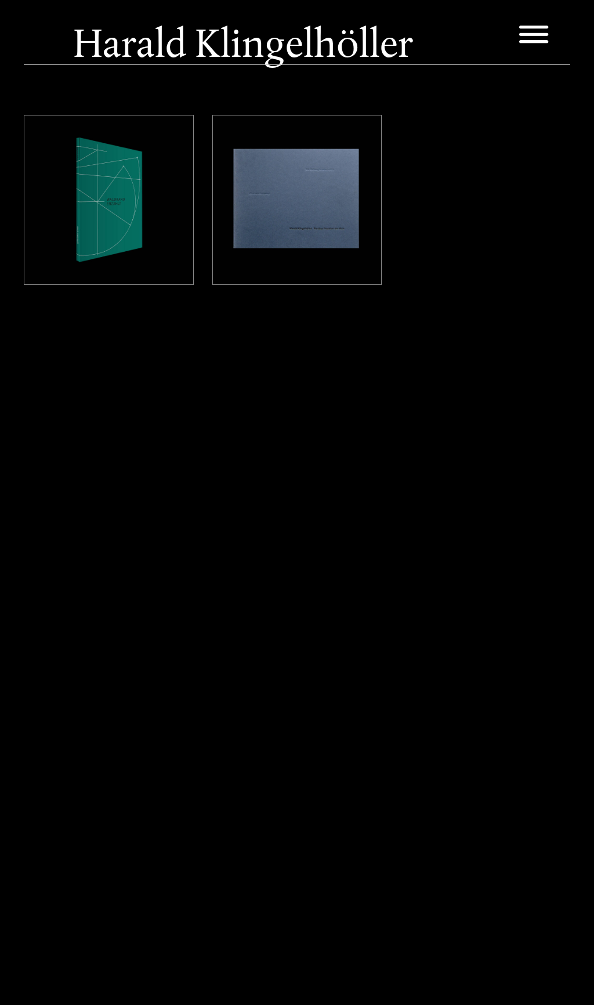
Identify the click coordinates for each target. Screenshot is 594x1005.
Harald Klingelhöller (83, 144)
